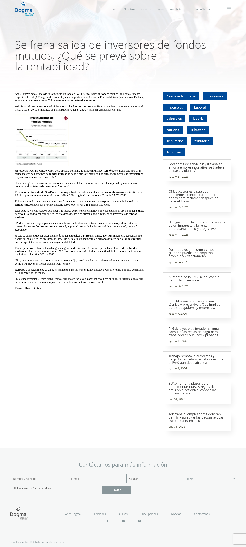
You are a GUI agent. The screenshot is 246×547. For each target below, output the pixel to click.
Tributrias (174, 152)
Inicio (116, 9)
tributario (201, 141)
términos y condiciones (42, 488)
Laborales (174, 118)
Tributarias (175, 141)
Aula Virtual (203, 9)
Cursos (160, 9)
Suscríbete (175, 9)
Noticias (173, 130)
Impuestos (175, 107)
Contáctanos (202, 514)
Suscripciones (149, 514)
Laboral (200, 107)
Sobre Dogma (72, 514)
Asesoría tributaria (181, 96)
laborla (198, 118)
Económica (215, 96)
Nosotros (129, 9)
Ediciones (145, 9)
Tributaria (197, 130)
